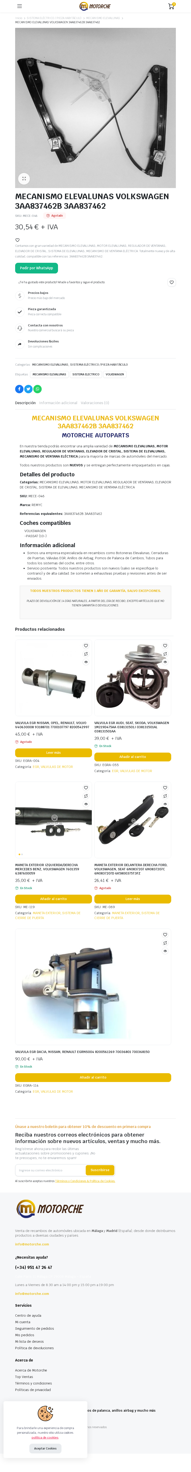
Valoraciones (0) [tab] (95, 402)
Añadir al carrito (132, 757)
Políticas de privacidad (33, 1390)
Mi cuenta (22, 1322)
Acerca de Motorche (31, 1370)
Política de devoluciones (34, 1348)
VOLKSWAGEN (115, 374)
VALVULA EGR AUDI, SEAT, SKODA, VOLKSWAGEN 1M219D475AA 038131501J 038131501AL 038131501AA (131, 727)
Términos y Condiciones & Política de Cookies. (85, 1181)
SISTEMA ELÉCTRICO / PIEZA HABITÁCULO (54, 18)
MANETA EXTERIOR (47, 913)
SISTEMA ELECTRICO (85, 374)
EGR (36, 767)
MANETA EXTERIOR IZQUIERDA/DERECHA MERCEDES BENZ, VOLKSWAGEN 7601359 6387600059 (47, 869)
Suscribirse (100, 1170)
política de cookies (45, 1438)
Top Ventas (24, 1377)
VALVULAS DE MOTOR (57, 767)
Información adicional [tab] (58, 402)
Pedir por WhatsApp (36, 268)
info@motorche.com (32, 1244)
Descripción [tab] (25, 402)
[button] (24, 179)
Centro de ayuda (28, 1315)
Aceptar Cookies (45, 1448)
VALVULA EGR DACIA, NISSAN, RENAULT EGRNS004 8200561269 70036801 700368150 (82, 1052)
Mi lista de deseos (29, 1341)
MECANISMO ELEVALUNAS (103, 18)
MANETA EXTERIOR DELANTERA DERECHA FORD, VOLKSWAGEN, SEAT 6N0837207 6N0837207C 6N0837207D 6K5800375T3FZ (130, 869)
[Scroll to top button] (183, 1451)
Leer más (53, 753)
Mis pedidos (24, 1335)
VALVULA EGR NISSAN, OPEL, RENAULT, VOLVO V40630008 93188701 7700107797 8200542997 (52, 725)
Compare (86, 653)
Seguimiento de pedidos (34, 1328)
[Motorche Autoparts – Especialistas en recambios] (95, 6)
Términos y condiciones (33, 1383)
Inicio (18, 18)
